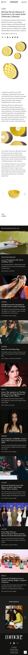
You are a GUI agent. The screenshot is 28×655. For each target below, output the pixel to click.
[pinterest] (7, 37)
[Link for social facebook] (10, 643)
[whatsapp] (15, 37)
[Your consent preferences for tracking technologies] (25, 652)
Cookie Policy (14, 652)
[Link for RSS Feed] (17, 643)
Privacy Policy (14, 649)
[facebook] (5, 37)
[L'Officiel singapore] (14, 2)
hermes (3, 216)
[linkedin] (10, 37)
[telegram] (17, 37)
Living (3, 9)
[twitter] (12, 37)
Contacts (13, 647)
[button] (25, 194)
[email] (2, 37)
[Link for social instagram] (14, 643)
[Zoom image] (14, 136)
